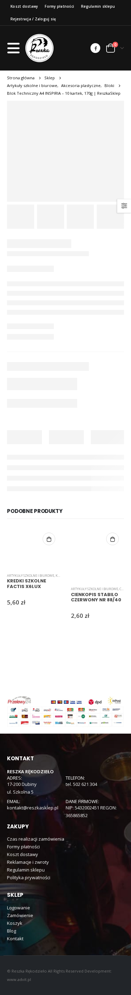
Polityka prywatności (28, 877)
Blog (11, 931)
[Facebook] (95, 48)
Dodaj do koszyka (49, 539)
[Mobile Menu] (15, 48)
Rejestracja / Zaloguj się (33, 18)
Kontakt (15, 938)
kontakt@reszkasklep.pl (32, 807)
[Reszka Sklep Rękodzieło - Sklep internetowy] (39, 48)
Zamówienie (20, 915)
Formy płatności (59, 6)
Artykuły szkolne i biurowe (30, 575)
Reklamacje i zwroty (28, 862)
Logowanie (18, 907)
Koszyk (14, 923)
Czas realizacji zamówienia (35, 839)
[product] (33, 547)
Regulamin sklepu (98, 6)
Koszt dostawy (24, 6)
